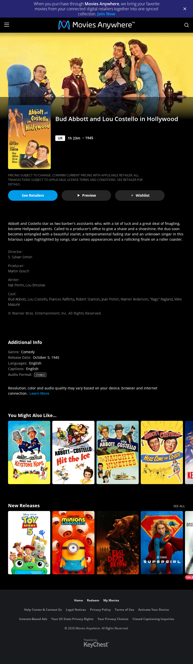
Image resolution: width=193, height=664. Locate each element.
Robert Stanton (88, 299)
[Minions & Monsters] (73, 542)
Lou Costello (37, 299)
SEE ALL (179, 506)
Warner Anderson (134, 299)
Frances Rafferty (61, 299)
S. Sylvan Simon (20, 256)
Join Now (106, 14)
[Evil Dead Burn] (117, 542)
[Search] (186, 25)
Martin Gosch (18, 271)
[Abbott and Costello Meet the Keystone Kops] (29, 452)
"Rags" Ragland (161, 299)
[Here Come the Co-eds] (162, 452)
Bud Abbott (17, 299)
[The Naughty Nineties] (117, 452)
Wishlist (143, 195)
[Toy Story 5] (29, 542)
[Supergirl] (162, 542)
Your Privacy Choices (113, 619)
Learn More (39, 393)
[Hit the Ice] (73, 452)
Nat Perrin (16, 285)
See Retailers (33, 195)
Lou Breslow (35, 285)
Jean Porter (110, 299)
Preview (89, 195)
